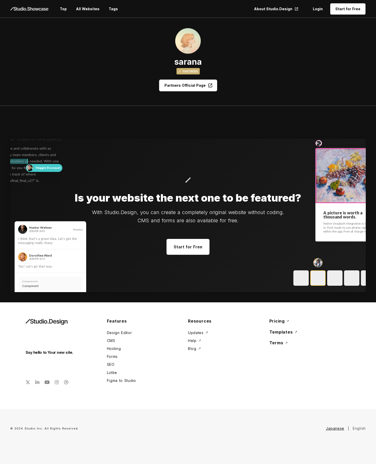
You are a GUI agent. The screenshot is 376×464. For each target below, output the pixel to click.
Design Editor (119, 332)
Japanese (335, 428)
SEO (111, 364)
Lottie (112, 372)
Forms (112, 356)
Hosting (114, 348)
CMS (111, 340)
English (359, 428)
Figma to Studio (121, 380)
